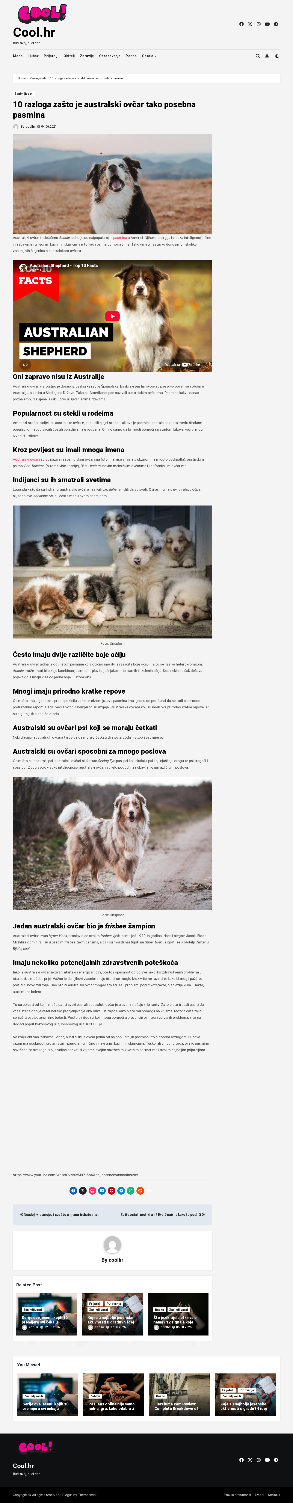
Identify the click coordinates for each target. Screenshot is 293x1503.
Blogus (67, 1495)
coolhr (30, 126)
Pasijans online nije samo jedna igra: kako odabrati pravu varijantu (112, 1408)
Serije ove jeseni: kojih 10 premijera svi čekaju (45, 1320)
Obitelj (69, 56)
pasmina (120, 237)
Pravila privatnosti (237, 1495)
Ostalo (148, 56)
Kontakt (274, 1495)
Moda (18, 56)
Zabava (95, 1396)
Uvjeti (259, 1495)
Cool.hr (34, 32)
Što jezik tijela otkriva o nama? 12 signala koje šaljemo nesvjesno (175, 1322)
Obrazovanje (110, 56)
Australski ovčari (26, 459)
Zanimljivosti (24, 93)
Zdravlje (87, 56)
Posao (131, 56)
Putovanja (114, 1303)
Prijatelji (51, 56)
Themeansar (87, 1495)
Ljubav (33, 56)
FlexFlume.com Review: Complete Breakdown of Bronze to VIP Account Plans (176, 1411)
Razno (159, 1309)
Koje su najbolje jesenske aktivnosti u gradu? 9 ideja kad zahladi (112, 1322)
